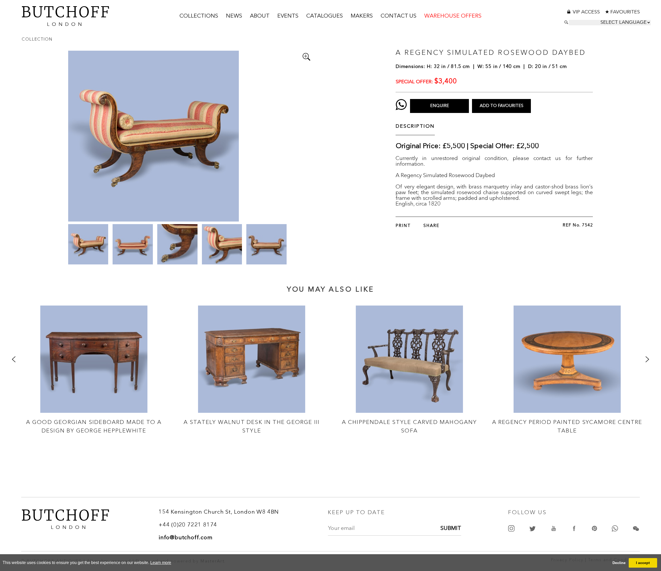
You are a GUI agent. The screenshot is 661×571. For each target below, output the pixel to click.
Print (403, 226)
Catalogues (324, 16)
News (234, 16)
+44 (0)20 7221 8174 (188, 525)
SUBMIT (450, 528)
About (260, 16)
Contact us (398, 16)
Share (431, 226)
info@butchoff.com (186, 537)
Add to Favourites (501, 106)
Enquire (439, 106)
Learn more (160, 562)
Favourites (625, 12)
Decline (619, 563)
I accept (643, 563)
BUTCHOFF (66, 15)
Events (287, 16)
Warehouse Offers (453, 16)
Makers (362, 16)
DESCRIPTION (415, 126)
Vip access (587, 12)
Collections (198, 16)
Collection (37, 39)
